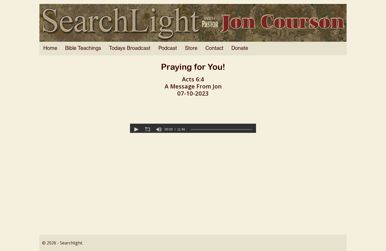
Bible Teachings (83, 48)
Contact (214, 48)
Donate (239, 48)
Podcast (167, 48)
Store (191, 48)
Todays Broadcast (129, 48)
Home (50, 48)
